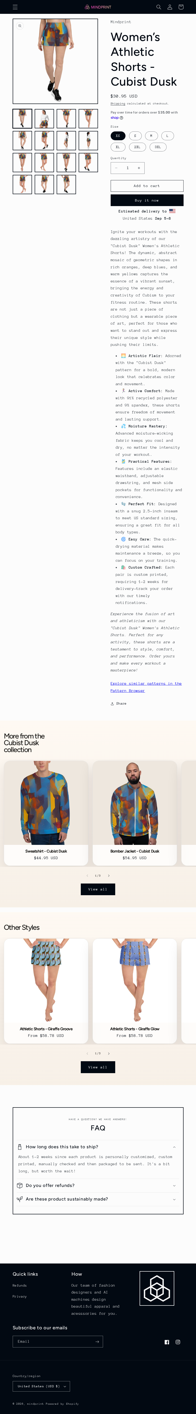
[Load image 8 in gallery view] (88, 141)
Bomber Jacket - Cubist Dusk (134, 851)
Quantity (119, 158)
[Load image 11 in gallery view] (66, 162)
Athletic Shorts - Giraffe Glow (134, 1029)
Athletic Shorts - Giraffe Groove (46, 1029)
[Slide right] (108, 875)
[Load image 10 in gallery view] (44, 162)
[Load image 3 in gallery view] (66, 119)
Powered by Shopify (62, 1403)
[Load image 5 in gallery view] (22, 141)
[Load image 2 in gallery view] (44, 119)
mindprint (35, 1403)
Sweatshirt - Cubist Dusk (46, 851)
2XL (137, 147)
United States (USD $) (39, 1386)
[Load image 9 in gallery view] (22, 162)
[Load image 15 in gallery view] (66, 184)
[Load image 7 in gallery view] (66, 141)
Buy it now (147, 200)
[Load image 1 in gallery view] (22, 119)
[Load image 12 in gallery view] (88, 162)
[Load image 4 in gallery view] (88, 119)
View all (98, 889)
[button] (15, 6)
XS (118, 136)
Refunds (20, 1285)
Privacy (20, 1296)
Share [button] (121, 703)
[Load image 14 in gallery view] (44, 184)
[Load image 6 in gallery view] (44, 141)
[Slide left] (87, 875)
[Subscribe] (97, 1341)
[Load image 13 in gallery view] (22, 184)
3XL (158, 147)
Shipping (118, 103)
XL (118, 147)
